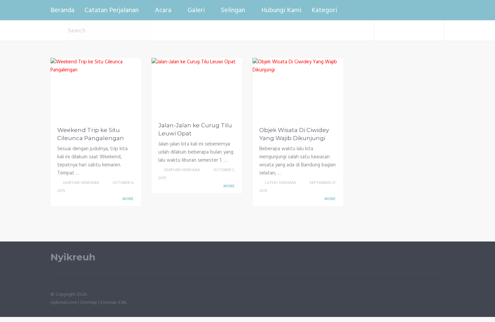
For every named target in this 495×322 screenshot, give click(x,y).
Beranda (62, 10)
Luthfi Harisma (280, 183)
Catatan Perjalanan (112, 10)
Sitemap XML (113, 303)
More (128, 199)
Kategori (324, 10)
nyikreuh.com (64, 303)
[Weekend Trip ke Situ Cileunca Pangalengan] (96, 90)
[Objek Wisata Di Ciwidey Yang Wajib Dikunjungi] (298, 90)
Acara (163, 10)
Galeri (196, 10)
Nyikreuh (73, 257)
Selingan (233, 10)
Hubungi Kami (281, 10)
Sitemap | (90, 303)
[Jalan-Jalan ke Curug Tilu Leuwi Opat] (194, 87)
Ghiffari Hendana (81, 183)
